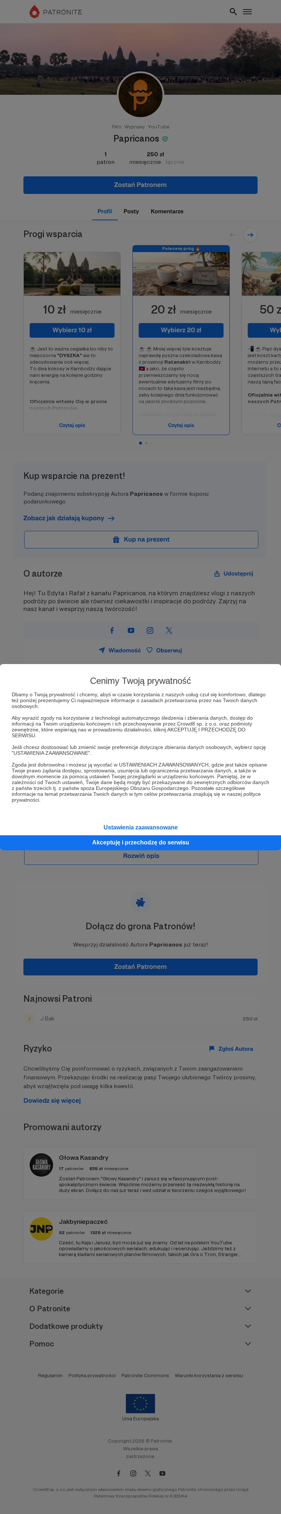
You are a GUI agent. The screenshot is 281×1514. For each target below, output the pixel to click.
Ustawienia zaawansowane (141, 827)
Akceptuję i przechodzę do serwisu (140, 842)
